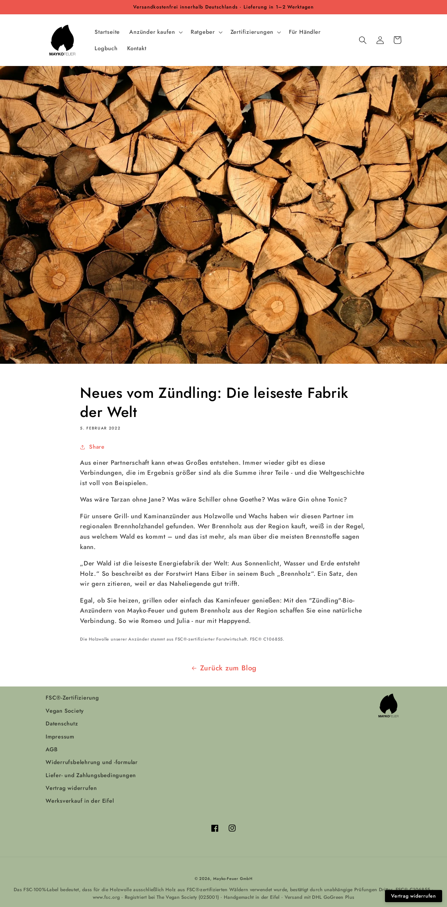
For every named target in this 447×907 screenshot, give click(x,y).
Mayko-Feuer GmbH (233, 878)
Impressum (60, 737)
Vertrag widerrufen (71, 788)
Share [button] (97, 447)
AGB (51, 749)
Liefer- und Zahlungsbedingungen (91, 775)
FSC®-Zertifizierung (72, 698)
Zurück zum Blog (228, 668)
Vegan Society (65, 711)
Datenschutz (62, 724)
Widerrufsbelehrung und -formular (92, 762)
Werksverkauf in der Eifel (80, 801)
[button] (155, 32)
